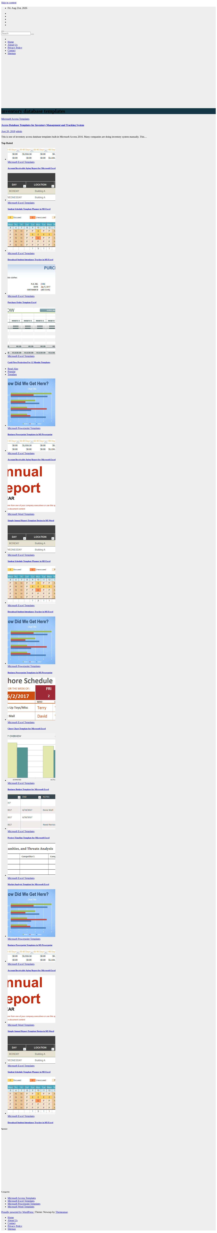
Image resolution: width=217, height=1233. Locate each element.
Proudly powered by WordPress (17, 1212)
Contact (11, 50)
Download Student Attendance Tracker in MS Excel (30, 259)
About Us (12, 44)
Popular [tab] (11, 371)
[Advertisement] (108, 82)
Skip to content (8, 2)
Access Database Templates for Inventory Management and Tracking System (42, 125)
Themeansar (61, 1212)
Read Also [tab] (13, 368)
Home (11, 42)
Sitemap (12, 53)
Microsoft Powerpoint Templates (24, 428)
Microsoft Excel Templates (21, 162)
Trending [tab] (12, 374)
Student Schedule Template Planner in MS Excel (29, 209)
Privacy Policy (15, 47)
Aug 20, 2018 (8, 131)
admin (19, 131)
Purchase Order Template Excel (22, 302)
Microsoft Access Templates (15, 119)
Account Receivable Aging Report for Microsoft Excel (32, 168)
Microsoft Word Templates (21, 514)
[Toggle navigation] (2, 31)
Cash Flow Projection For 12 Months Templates (29, 362)
